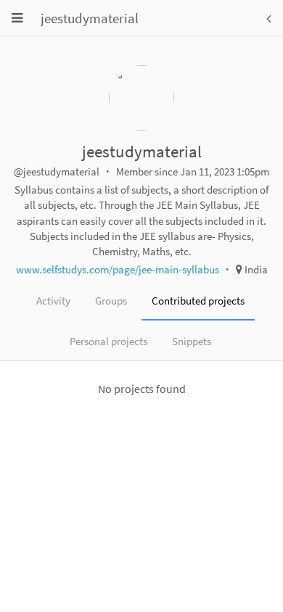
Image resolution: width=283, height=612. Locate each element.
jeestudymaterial (90, 18)
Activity (53, 300)
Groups (111, 300)
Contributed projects (198, 300)
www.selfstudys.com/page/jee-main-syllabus (117, 269)
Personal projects (108, 341)
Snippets (191, 341)
